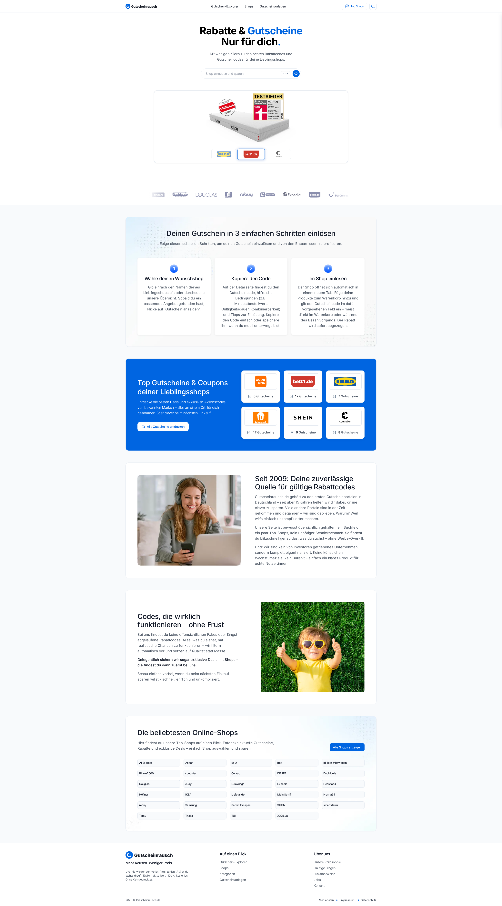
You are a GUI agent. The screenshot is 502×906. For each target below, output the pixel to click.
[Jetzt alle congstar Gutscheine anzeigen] (236, 195)
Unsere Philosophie (327, 862)
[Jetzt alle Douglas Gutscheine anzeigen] (175, 195)
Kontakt (319, 886)
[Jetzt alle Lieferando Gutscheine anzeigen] (197, 195)
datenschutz (368, 900)
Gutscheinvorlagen (273, 6)
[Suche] (372, 6)
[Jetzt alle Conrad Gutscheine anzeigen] (332, 195)
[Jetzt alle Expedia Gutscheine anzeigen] (261, 194)
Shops (249, 6)
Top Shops (357, 6)
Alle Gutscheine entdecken (166, 427)
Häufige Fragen (324, 868)
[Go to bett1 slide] (251, 154)
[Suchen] (296, 73)
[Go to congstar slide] (278, 154)
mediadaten (326, 900)
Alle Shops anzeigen (347, 747)
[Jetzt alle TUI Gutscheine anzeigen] (307, 195)
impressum (347, 900)
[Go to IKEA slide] (223, 154)
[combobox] (251, 73)
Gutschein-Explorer (224, 6)
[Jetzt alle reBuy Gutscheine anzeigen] (215, 195)
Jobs (317, 880)
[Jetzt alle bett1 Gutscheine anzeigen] (283, 195)
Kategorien (227, 874)
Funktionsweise (324, 874)
